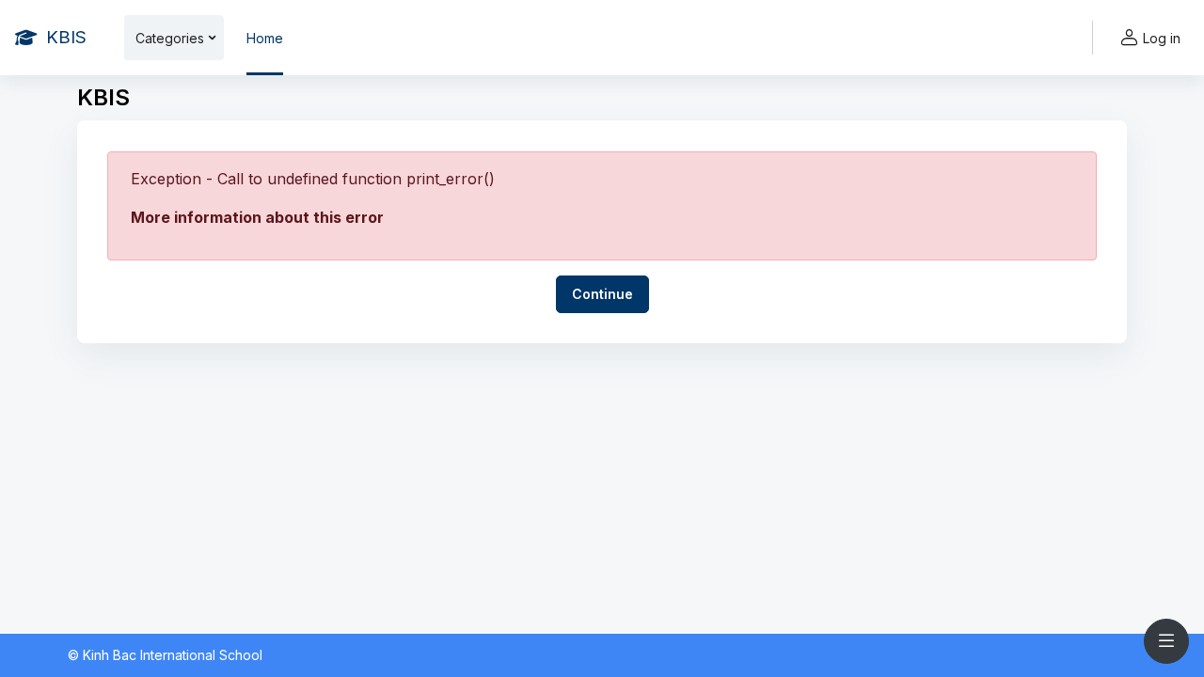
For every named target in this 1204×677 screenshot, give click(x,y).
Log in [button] (1161, 38)
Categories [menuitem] (169, 38)
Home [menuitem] (264, 38)
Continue (602, 294)
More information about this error (257, 217)
